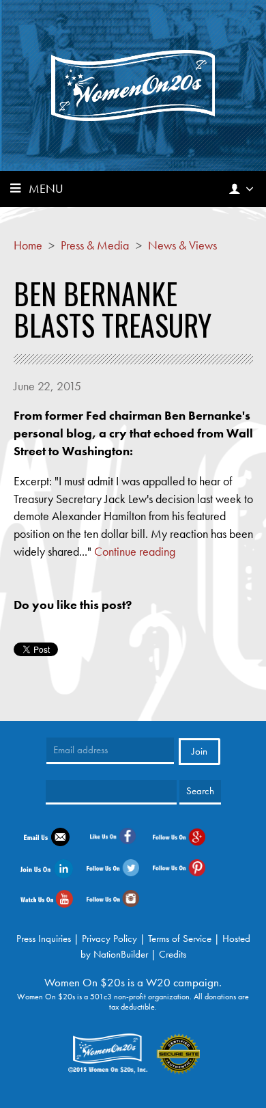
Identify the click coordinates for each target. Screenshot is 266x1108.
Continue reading (134, 551)
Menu (46, 188)
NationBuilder (120, 954)
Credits (172, 954)
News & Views (182, 245)
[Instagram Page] (113, 897)
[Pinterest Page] (179, 867)
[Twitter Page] (113, 867)
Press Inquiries (43, 938)
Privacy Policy (109, 938)
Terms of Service (179, 938)
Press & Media (95, 245)
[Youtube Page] (46, 897)
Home (28, 245)
